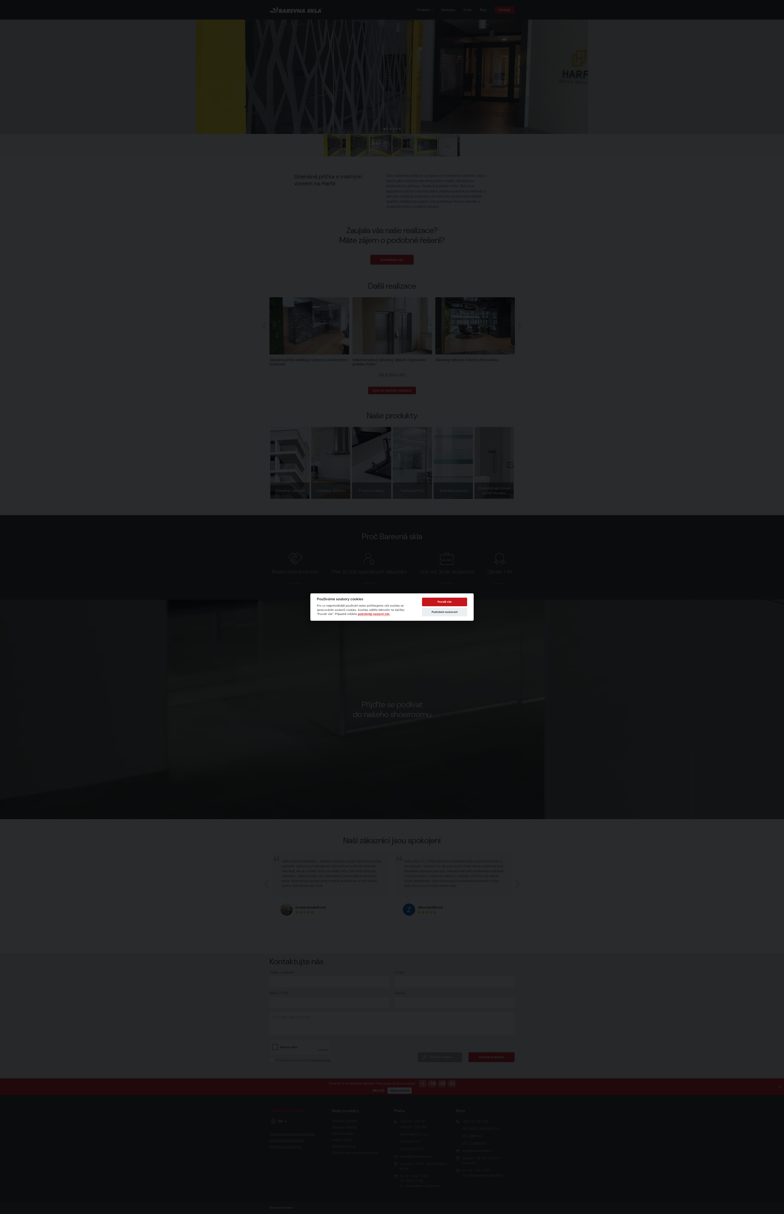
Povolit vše (445, 601)
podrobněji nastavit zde (374, 614)
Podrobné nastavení (445, 612)
